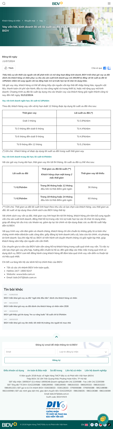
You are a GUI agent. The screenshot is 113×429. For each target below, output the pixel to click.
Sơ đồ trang (56, 370)
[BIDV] (9, 424)
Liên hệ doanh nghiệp (96, 370)
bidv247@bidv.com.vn (24, 277)
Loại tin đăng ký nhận (68, 352)
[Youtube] (100, 424)
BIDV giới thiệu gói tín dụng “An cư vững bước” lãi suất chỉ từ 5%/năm (35, 314)
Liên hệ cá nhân (73, 370)
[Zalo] (105, 424)
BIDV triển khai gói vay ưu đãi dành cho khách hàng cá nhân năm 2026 (36, 306)
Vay (41, 20)
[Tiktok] (109, 424)
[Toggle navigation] (109, 3)
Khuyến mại (30, 20)
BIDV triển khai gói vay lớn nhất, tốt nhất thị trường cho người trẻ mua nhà (37, 323)
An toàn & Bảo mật (37, 370)
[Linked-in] (96, 424)
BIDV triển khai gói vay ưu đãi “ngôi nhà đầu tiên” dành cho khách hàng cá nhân (40, 298)
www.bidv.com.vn (25, 274)
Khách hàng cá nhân (11, 20)
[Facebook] (92, 424)
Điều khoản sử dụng (14, 370)
